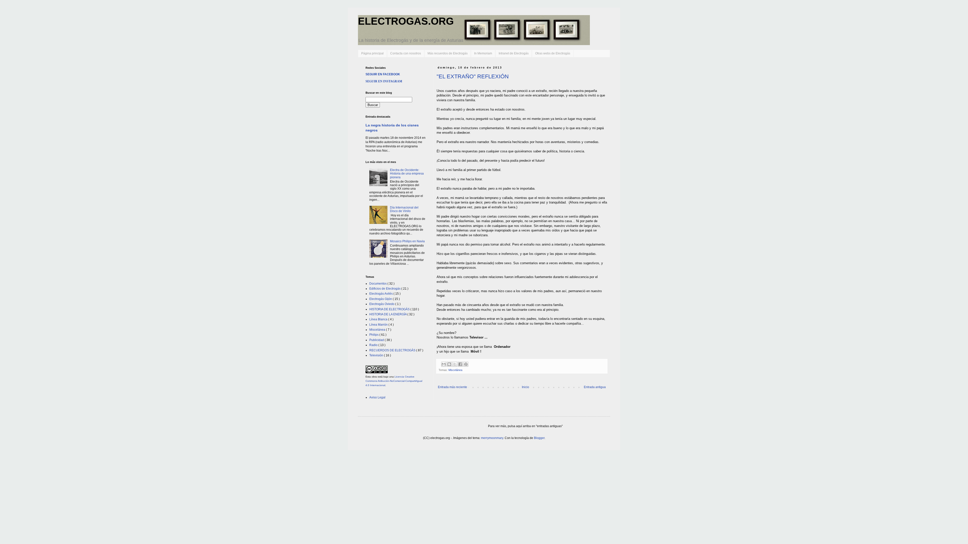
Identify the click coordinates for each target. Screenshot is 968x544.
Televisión (376, 355)
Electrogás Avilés (381, 293)
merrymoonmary (492, 438)
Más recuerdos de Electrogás (448, 53)
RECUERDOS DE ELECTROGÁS (392, 350)
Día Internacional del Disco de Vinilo (404, 209)
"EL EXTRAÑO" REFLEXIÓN (473, 76)
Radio (373, 345)
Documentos (378, 283)
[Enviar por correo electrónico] (443, 364)
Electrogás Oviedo (382, 304)
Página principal (372, 53)
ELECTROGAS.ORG (406, 21)
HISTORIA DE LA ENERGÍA (388, 314)
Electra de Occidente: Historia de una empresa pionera (407, 173)
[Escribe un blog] (449, 364)
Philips (374, 334)
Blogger (539, 438)
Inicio (525, 387)
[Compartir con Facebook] (460, 364)
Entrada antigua (595, 387)
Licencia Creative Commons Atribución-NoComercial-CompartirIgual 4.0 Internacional (394, 381)
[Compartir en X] (454, 364)
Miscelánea (455, 369)
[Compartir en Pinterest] (465, 364)
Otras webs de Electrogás (552, 53)
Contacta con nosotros (405, 53)
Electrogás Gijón (381, 299)
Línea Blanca (378, 319)
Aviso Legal (377, 397)
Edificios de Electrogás (385, 288)
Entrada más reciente (452, 387)
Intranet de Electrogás (514, 53)
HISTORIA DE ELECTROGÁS (389, 309)
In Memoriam (483, 53)
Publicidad (377, 340)
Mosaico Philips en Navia (407, 241)
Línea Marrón (378, 324)
